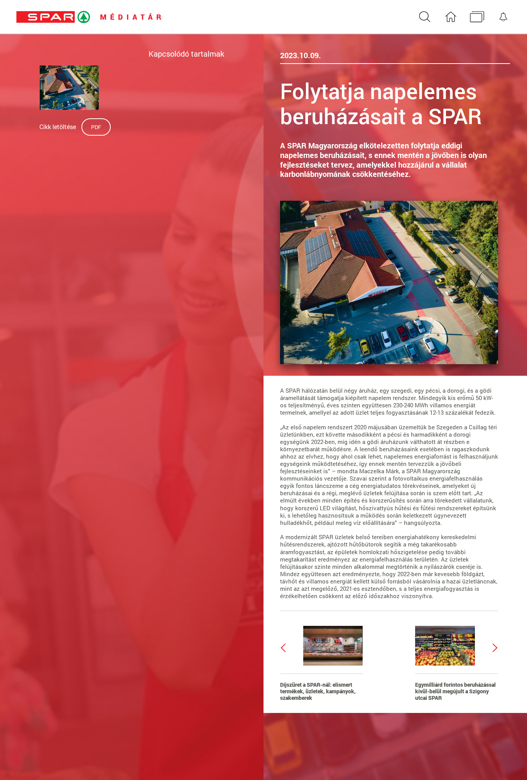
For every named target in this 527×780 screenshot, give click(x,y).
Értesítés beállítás (503, 17)
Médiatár (477, 17)
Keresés (424, 17)
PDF (96, 127)
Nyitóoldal (451, 17)
